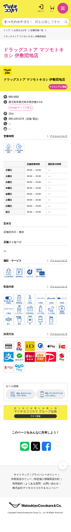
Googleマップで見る (21, 107)
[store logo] (10, 8)
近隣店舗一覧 (36, 30)
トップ (7, 30)
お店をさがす (20, 30)
